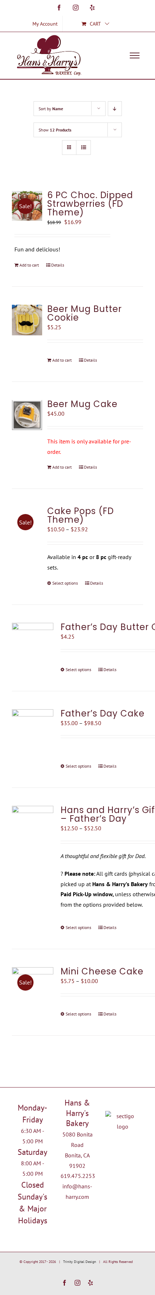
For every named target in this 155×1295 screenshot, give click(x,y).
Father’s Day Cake (103, 713)
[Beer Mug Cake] (27, 415)
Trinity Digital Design (79, 1261)
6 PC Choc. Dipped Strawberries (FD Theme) (90, 203)
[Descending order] (115, 108)
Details (57, 265)
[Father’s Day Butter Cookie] (32, 643)
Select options (65, 583)
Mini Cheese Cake (102, 971)
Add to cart (29, 265)
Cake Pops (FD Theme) (80, 515)
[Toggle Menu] (135, 55)
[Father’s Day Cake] (32, 730)
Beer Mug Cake (82, 404)
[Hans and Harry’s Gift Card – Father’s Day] (32, 821)
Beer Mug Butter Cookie (84, 313)
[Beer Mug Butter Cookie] (27, 320)
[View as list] (83, 147)
